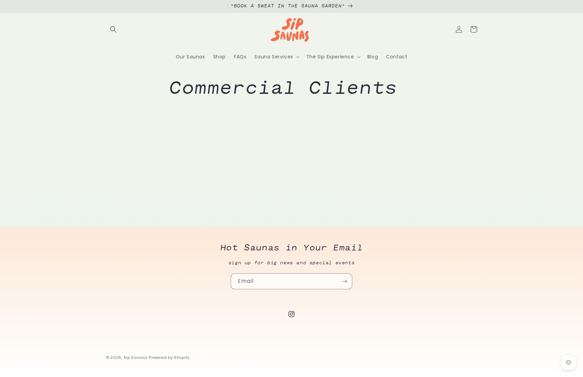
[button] (113, 29)
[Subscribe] (344, 281)
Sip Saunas (136, 357)
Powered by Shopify (169, 357)
